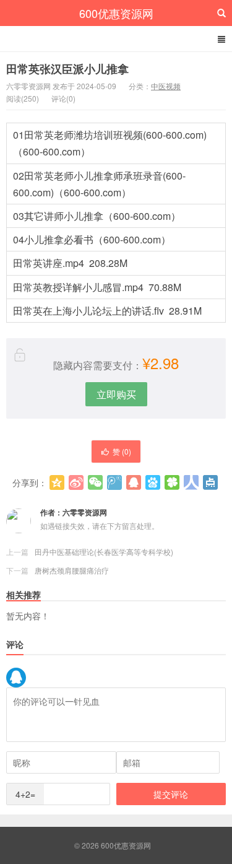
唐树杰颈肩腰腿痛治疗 (72, 570)
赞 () (122, 451)
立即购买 (116, 394)
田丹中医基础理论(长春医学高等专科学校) (104, 551)
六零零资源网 (84, 512)
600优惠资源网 (116, 13)
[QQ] (16, 677)
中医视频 (166, 86)
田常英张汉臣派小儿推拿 (67, 69)
